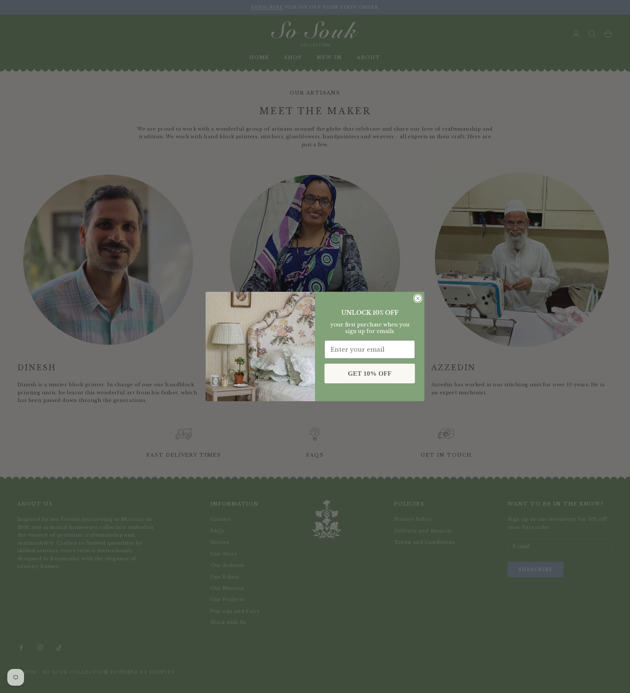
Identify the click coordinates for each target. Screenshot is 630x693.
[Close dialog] (417, 298)
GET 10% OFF (370, 373)
